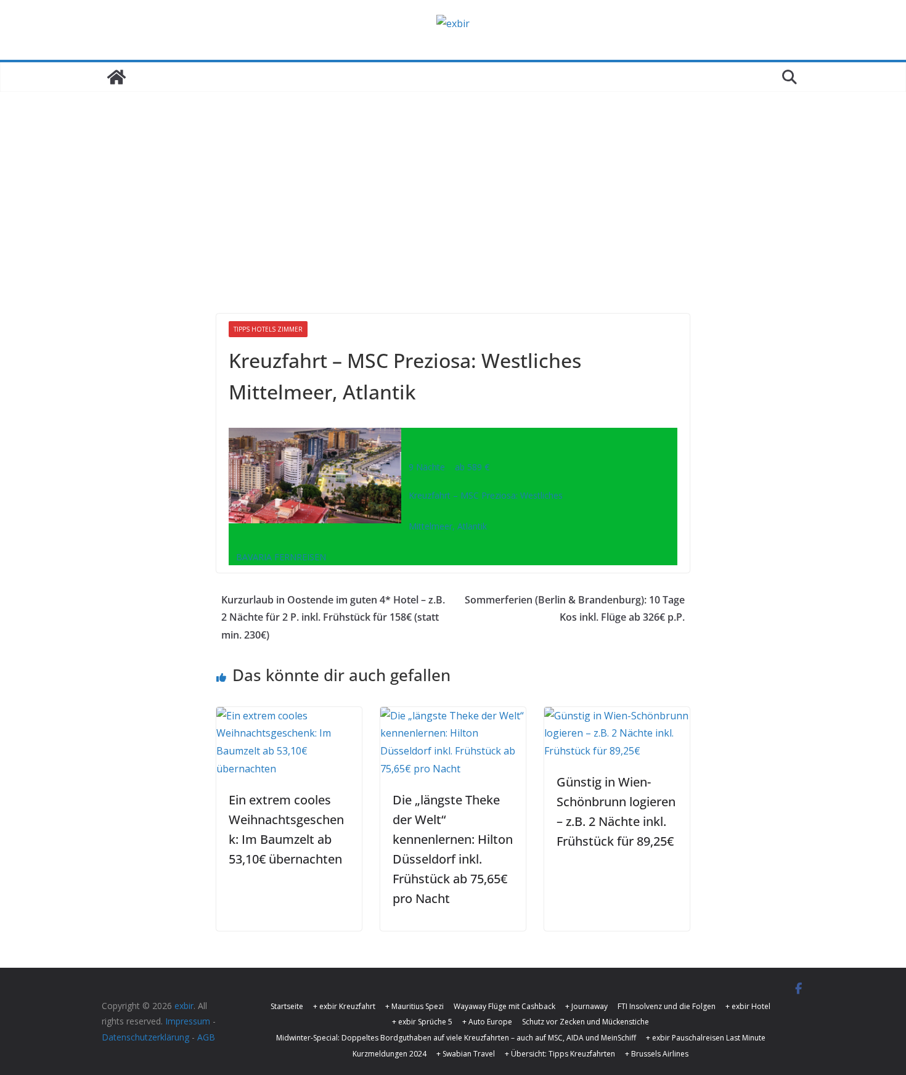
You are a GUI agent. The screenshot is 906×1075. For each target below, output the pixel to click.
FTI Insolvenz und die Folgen (667, 1006)
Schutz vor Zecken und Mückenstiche (585, 1021)
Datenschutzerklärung (145, 1037)
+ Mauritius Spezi (414, 1006)
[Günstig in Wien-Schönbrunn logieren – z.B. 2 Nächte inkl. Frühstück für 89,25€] (617, 715)
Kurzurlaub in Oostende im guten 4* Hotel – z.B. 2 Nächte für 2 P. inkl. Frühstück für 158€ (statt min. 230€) (333, 617)
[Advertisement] (453, 184)
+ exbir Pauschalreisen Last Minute (705, 1037)
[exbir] (116, 77)
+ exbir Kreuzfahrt (344, 1006)
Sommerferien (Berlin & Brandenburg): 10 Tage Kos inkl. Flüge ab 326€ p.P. (575, 608)
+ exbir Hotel (747, 1006)
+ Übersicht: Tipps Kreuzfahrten (560, 1053)
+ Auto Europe (487, 1021)
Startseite (287, 1006)
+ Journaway (586, 1006)
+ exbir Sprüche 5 (422, 1021)
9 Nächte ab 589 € (445, 467)
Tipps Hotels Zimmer (268, 329)
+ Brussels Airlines (656, 1053)
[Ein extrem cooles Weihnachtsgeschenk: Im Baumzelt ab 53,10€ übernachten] (289, 715)
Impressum (187, 1021)
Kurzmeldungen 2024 (389, 1053)
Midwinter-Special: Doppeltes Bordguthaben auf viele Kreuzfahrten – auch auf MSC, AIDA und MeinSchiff (456, 1037)
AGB (206, 1037)
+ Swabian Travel (465, 1053)
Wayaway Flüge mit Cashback (504, 1006)
